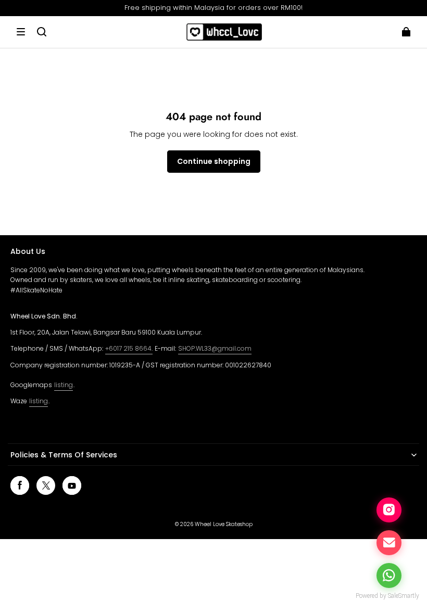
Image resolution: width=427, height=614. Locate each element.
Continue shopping (213, 161)
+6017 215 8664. (129, 348)
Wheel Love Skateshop (224, 524)
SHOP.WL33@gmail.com (215, 348)
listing (63, 384)
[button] (20, 31)
